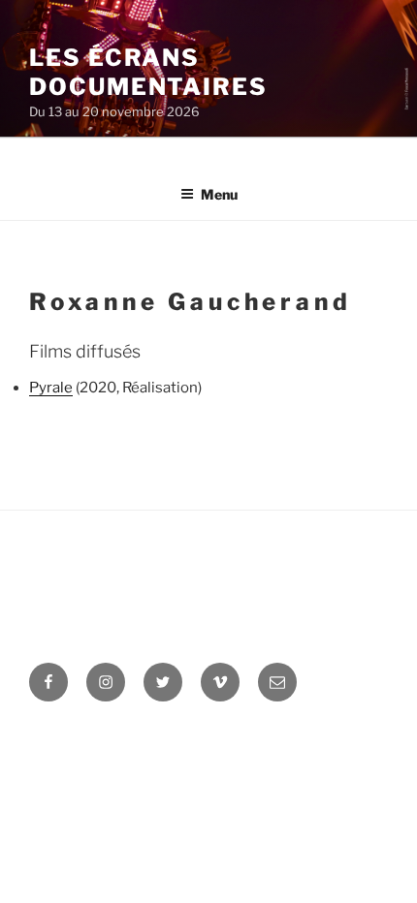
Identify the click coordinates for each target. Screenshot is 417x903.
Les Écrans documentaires (148, 72)
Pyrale (51, 387)
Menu (219, 194)
